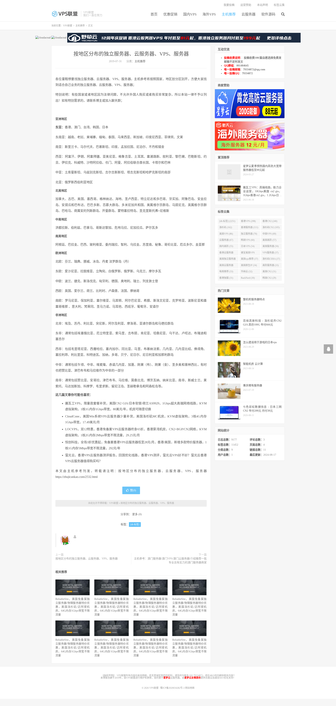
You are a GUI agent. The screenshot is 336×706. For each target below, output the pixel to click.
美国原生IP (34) (249, 265)
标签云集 (279, 4)
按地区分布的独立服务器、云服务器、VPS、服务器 (131, 54)
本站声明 (262, 4)
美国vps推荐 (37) (249, 258)
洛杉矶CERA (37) (271, 258)
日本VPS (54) (248, 246)
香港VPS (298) (248, 221)
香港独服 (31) (226, 278)
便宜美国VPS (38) (248, 253)
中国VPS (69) (269, 233)
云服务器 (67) (226, 240)
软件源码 (268, 14)
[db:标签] (134, 524)
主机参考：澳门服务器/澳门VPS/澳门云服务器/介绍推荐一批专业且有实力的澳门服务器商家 (170, 560)
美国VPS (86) (226, 233)
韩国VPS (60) (248, 240)
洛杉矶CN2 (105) (271, 227)
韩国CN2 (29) (269, 278)
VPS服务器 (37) (270, 252)
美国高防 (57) (269, 240)
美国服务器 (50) (270, 246)
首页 (154, 14)
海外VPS (209, 14)
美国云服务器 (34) (226, 266)
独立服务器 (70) (249, 233)
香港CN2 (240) (269, 221)
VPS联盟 (65, 14)
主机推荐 (229, 14)
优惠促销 (170, 14)
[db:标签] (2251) (227, 221)
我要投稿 (229, 4)
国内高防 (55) (226, 246)
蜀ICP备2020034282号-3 (172, 688)
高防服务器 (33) (270, 265)
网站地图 (189, 688)
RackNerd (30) (248, 278)
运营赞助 (245, 4)
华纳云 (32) (246, 271)
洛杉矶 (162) (225, 227)
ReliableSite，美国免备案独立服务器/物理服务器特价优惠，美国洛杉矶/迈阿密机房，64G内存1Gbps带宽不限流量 (72, 607)
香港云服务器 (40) (226, 253)
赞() (133, 490)
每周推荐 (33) (226, 271)
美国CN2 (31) (269, 271)
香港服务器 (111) (249, 227)
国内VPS (190, 14)
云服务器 (249, 14)
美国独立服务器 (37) (227, 259)
